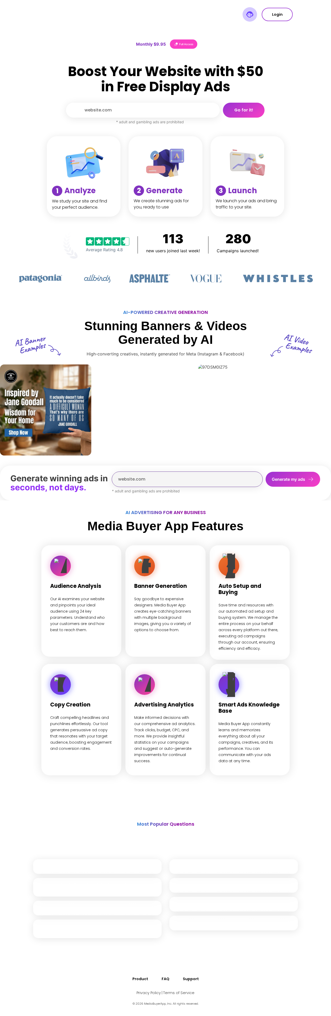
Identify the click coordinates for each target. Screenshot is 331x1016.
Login (277, 14)
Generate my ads (288, 479)
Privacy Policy (149, 992)
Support (191, 978)
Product (140, 978)
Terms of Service (178, 992)
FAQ (165, 978)
